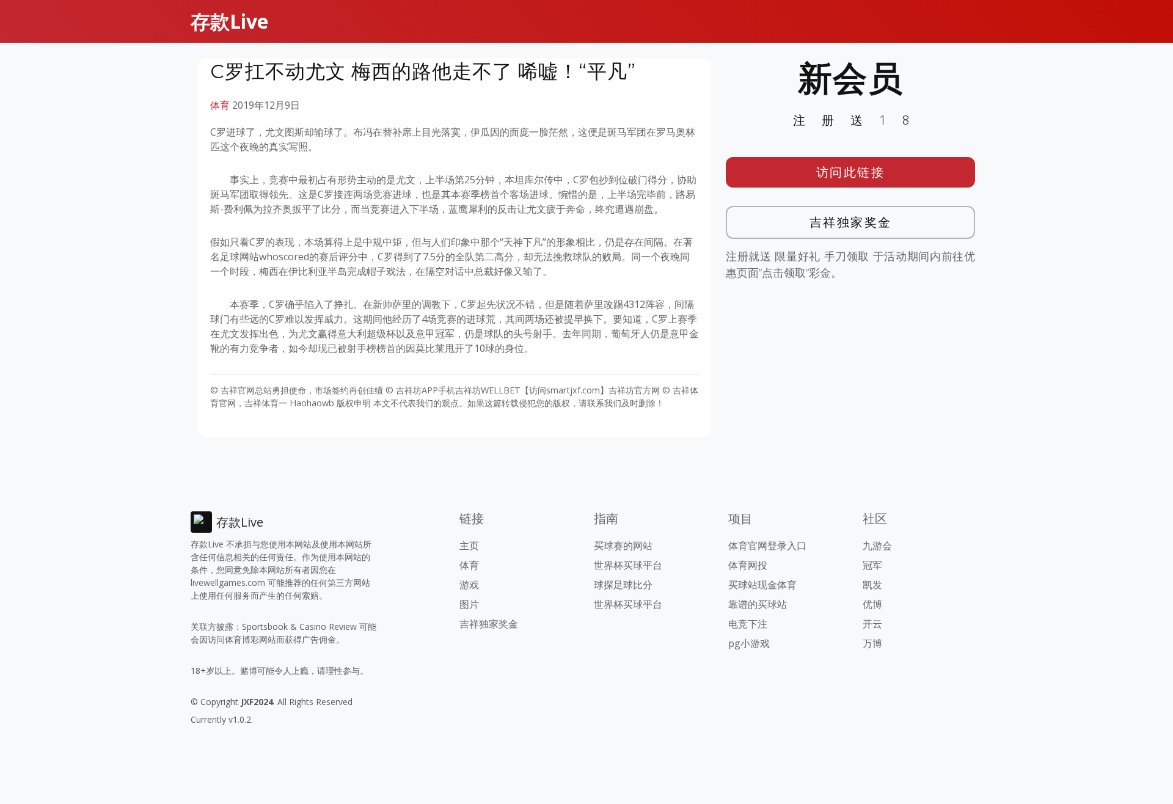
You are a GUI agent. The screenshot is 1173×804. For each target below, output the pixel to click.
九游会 (877, 545)
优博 (872, 604)
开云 (872, 623)
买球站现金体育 (762, 584)
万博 (872, 643)
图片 (469, 604)
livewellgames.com (228, 582)
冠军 (872, 565)
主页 (469, 545)
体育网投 (747, 565)
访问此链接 (850, 172)
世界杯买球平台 (628, 565)
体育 (220, 105)
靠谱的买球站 (757, 604)
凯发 (872, 584)
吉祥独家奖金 (850, 222)
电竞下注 (747, 623)
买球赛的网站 (623, 545)
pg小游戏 (749, 643)
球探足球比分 (623, 584)
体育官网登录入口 (767, 545)
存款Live (229, 21)
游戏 (469, 584)
